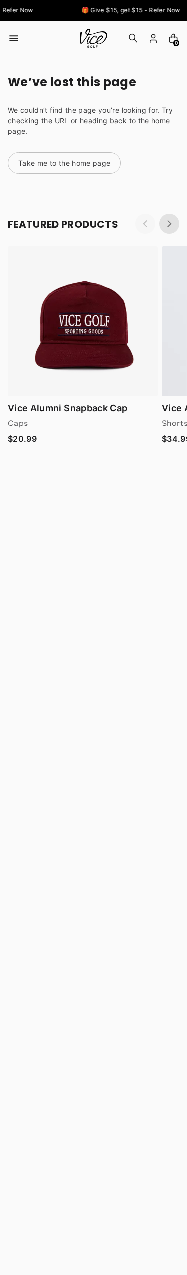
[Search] (133, 38)
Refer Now (16, 10)
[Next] (169, 224)
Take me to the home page (64, 163)
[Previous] (145, 224)
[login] (153, 38)
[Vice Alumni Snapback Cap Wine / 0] (83, 321)
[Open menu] (14, 38)
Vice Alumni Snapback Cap (67, 408)
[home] (93, 38)
